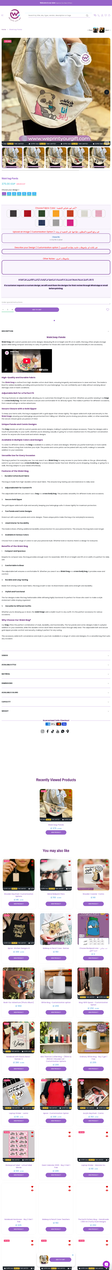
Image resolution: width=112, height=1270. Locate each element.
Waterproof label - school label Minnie (18, 1166)
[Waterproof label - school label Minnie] (19, 1146)
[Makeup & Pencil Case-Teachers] (56, 1200)
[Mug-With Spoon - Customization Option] (93, 983)
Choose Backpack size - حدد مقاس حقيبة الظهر (93, 949)
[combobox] (59, 15)
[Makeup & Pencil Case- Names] (56, 929)
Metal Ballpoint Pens (56, 894)
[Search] (87, 15)
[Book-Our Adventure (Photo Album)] (19, 983)
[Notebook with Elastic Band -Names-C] (19, 1037)
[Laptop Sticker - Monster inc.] (93, 1146)
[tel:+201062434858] (98, 15)
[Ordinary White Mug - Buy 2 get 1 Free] (93, 1037)
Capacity (6, 702)
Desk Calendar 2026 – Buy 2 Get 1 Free (56, 1166)
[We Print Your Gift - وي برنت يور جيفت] (15, 15)
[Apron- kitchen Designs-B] (19, 929)
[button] (95, 15)
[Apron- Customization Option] (56, 1094)
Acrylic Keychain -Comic (93, 1113)
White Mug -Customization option (56, 1002)
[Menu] (2, 15)
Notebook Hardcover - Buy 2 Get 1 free (18, 1220)
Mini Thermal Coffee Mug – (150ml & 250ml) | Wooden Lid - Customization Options (56, 1059)
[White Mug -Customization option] (56, 983)
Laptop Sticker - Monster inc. (93, 1165)
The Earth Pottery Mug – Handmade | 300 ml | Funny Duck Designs (93, 1220)
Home (4, 30)
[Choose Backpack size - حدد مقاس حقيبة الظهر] (93, 929)
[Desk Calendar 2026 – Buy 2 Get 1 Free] (56, 1146)
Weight (5, 711)
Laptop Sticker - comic (18, 1113)
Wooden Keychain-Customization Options (18, 895)
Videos (5, 655)
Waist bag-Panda (56, 825)
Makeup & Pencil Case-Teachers (56, 1219)
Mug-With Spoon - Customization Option (93, 1003)
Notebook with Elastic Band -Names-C (18, 1058)
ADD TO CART (60, 1260)
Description (7, 331)
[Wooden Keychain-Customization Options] (19, 875)
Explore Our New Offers (64, 3)
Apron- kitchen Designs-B (19, 948)
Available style (9, 665)
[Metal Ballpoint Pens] (56, 875)
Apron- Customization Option (56, 1113)
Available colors (10, 692)
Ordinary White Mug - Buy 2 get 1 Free (93, 1058)
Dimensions (7, 683)
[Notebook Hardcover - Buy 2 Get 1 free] (19, 1200)
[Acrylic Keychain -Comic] (93, 1094)
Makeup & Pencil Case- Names (56, 948)
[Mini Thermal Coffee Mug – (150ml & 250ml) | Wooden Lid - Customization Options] (56, 1037)
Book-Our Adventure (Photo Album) (19, 1002)
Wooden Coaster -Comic (93, 894)
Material (6, 674)
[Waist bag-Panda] (56, 805)
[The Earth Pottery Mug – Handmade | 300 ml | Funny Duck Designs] (93, 1200)
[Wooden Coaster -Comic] (93, 875)
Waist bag (9, 382)
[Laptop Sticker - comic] (19, 1094)
